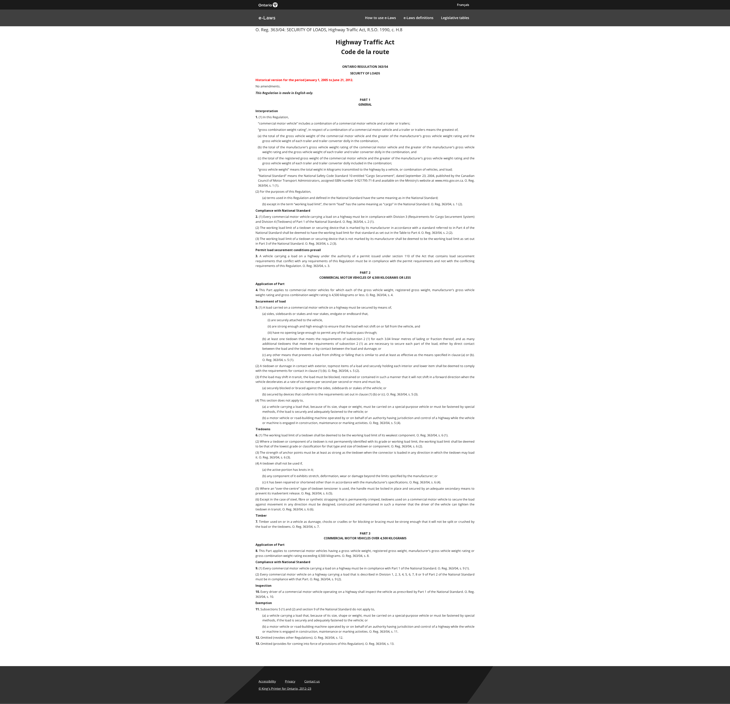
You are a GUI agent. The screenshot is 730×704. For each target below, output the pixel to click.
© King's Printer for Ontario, (285, 688)
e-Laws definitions (418, 17)
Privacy (290, 681)
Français (463, 5)
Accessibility (267, 681)
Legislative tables (455, 17)
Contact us (312, 681)
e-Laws (267, 18)
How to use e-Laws (380, 17)
